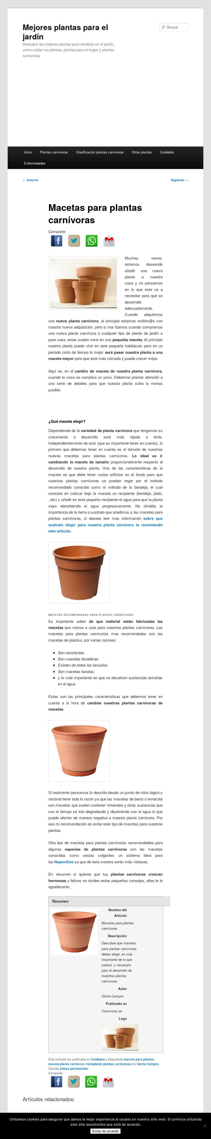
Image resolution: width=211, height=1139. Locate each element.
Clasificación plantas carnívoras (100, 152)
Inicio (28, 152)
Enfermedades (35, 163)
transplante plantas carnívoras (108, 1064)
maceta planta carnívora (66, 1064)
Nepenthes (64, 862)
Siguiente (179, 180)
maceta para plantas (139, 1059)
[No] (204, 1125)
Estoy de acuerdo (105, 1131)
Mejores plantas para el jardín (65, 31)
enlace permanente (74, 1068)
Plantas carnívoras (54, 152)
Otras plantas (142, 152)
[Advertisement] (105, 108)
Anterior (31, 180)
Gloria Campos (148, 1064)
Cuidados (167, 152)
